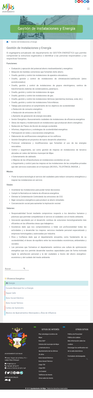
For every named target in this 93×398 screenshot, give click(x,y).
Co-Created (42, 371)
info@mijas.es (11, 363)
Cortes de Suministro (15, 308)
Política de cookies (74, 337)
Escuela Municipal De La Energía (19, 288)
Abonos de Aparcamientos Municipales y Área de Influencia (31, 313)
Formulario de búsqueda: (76, 356)
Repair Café (11, 293)
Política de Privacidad (75, 334)
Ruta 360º (42, 341)
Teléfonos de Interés (45, 375)
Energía (11, 283)
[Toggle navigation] (88, 9)
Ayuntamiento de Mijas (38, 388)
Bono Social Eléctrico (15, 298)
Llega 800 (42, 368)
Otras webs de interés (46, 378)
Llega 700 (42, 364)
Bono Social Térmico (14, 303)
